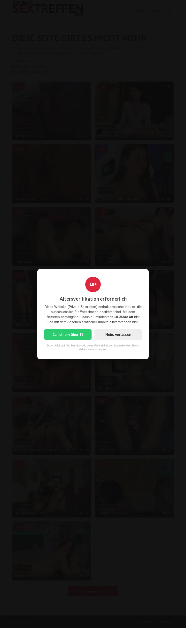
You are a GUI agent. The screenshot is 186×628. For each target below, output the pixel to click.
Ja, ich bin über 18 (68, 334)
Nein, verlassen (118, 334)
